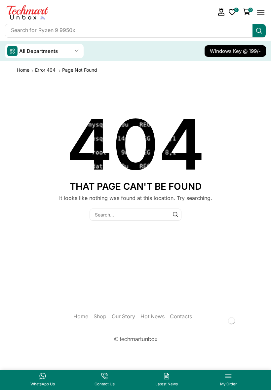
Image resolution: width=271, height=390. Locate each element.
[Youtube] (243, 320)
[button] (221, 12)
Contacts (181, 316)
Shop (100, 316)
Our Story (123, 316)
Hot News (152, 316)
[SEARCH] (175, 215)
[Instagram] (231, 320)
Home (23, 70)
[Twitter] (219, 320)
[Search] (259, 30)
